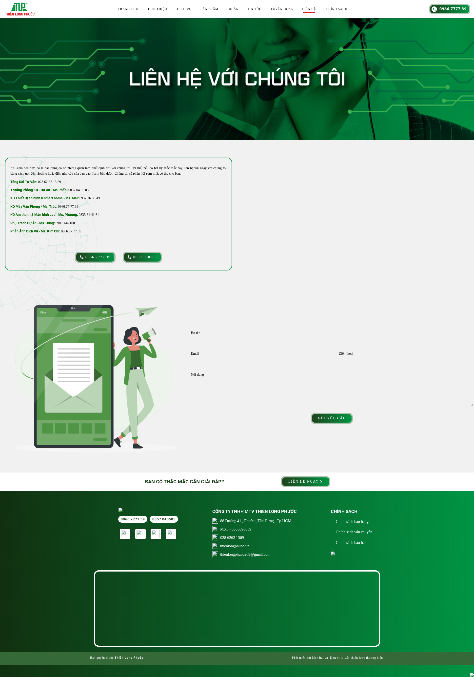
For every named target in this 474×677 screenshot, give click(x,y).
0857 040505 (144, 257)
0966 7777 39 (97, 257)
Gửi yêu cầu (332, 418)
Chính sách (336, 9)
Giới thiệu (157, 9)
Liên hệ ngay (304, 481)
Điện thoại (346, 353)
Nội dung (197, 374)
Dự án (232, 9)
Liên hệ (309, 9)
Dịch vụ (184, 9)
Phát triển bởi (301, 657)
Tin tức (254, 9)
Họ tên (195, 333)
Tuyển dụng (282, 9)
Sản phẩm (209, 9)
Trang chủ (128, 9)
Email (195, 353)
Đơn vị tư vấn (340, 657)
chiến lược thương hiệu (367, 657)
